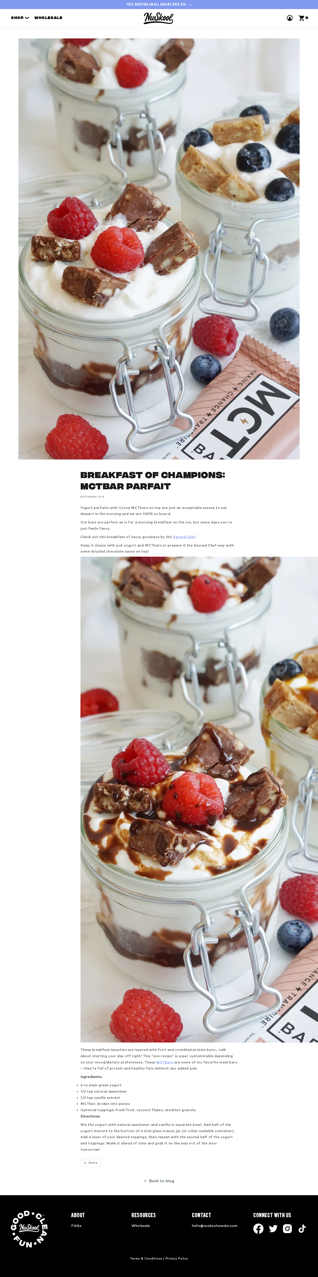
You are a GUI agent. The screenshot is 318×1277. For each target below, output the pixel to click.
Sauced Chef (184, 537)
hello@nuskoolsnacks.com (215, 1225)
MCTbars (164, 1062)
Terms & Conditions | (147, 1258)
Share (93, 1162)
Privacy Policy (176, 1258)
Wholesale (48, 18)
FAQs (76, 1225)
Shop (18, 18)
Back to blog (161, 1180)
